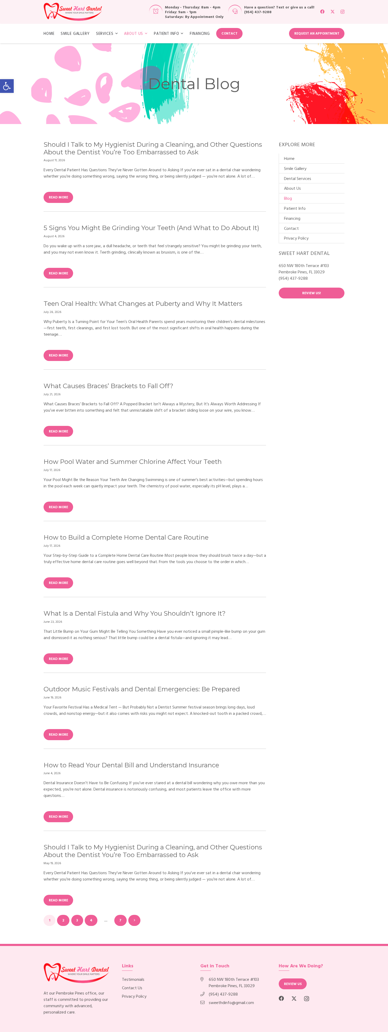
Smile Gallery (295, 168)
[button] (7, 86)
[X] (332, 11)
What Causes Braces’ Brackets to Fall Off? (108, 386)
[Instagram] (342, 11)
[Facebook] (322, 11)
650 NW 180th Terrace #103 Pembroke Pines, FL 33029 (234, 982)
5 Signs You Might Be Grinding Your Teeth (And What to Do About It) (151, 228)
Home (289, 158)
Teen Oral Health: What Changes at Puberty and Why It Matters (143, 303)
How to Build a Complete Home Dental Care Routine (126, 537)
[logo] (73, 12)
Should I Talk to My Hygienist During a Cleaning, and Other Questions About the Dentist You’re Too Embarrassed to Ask (153, 148)
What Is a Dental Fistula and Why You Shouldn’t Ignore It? (135, 613)
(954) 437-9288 (258, 12)
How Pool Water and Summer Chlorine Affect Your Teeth (133, 461)
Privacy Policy (296, 238)
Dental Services (297, 178)
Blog (288, 198)
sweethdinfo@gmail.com (231, 1002)
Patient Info (295, 208)
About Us (292, 188)
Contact (291, 228)
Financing (292, 218)
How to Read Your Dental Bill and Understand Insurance (131, 765)
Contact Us (132, 988)
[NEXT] (134, 920)
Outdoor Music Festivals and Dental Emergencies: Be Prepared (142, 689)
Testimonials (133, 979)
